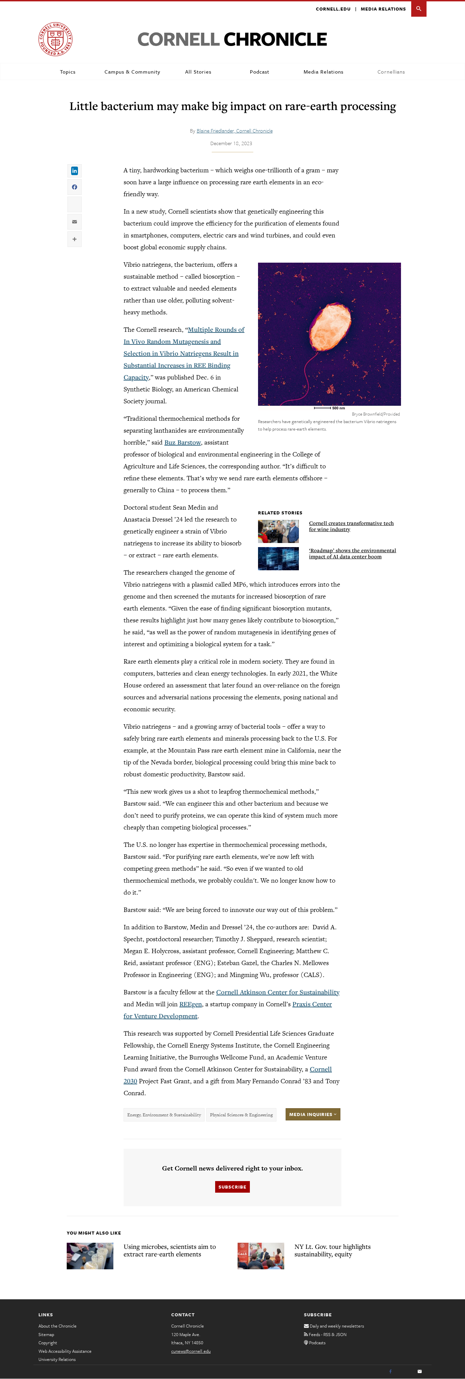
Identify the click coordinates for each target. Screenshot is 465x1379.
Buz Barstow (182, 442)
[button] (419, 9)
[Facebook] (390, 1372)
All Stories (198, 71)
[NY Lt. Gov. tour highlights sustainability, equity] (261, 1256)
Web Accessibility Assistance (65, 1351)
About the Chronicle (57, 1325)
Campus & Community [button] (132, 71)
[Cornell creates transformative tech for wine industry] (278, 531)
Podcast (259, 71)
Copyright (47, 1342)
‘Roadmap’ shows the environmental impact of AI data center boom (352, 553)
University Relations (57, 1359)
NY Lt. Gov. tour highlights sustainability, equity (332, 1250)
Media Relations (383, 8)
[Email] (420, 1372)
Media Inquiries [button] (311, 1114)
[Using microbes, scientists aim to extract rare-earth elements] (90, 1256)
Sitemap (46, 1334)
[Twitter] (405, 1372)
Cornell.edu (333, 8)
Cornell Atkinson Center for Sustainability (277, 992)
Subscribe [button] (232, 1186)
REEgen (190, 1004)
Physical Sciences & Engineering (241, 1115)
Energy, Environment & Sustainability (164, 1115)
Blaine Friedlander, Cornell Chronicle (235, 130)
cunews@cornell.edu (191, 1351)
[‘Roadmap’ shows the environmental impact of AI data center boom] (278, 558)
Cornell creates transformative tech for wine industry (351, 526)
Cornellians (391, 71)
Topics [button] (68, 71)
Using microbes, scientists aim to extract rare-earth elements (170, 1250)
